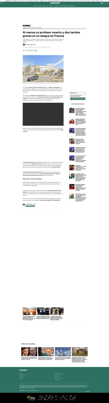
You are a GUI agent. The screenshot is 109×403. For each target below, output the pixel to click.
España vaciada (69, 0)
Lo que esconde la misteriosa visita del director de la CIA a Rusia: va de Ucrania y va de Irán (80, 141)
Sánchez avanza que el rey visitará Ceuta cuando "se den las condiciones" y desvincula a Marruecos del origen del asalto (80, 158)
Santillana (52, 396)
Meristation (72, 399)
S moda (61, 399)
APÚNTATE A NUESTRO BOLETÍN (78, 98)
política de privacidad (58, 378)
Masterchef (88, 0)
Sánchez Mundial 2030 (28, 0)
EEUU (30, 27)
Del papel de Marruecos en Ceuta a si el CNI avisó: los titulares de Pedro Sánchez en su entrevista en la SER (80, 150)
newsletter (22, 378)
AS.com (66, 396)
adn (70, 396)
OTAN (38, 27)
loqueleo (66, 399)
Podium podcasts (52, 399)
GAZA (35, 27)
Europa (32, 27)
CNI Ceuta (22, 0)
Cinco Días (56, 398)
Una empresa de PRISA (31, 397)
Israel (40, 27)
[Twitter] (35, 44)
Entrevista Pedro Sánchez (15, 0)
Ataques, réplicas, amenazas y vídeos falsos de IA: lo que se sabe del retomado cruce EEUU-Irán (45, 358)
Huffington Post (43, 398)
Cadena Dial (61, 398)
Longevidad (93, 0)
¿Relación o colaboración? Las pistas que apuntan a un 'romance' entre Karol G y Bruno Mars (80, 168)
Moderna (46, 399)
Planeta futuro (69, 398)
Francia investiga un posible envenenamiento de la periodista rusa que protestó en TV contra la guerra (29, 318)
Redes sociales (50, 0)
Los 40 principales (47, 396)
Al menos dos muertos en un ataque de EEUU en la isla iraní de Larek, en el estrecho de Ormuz (63, 358)
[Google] (33, 44)
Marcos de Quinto (82, 0)
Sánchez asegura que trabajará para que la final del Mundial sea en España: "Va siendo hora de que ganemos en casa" (80, 121)
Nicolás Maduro (56, 0)
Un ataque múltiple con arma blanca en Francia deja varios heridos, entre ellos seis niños (43, 317)
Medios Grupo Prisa (31, 400)
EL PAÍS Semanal (65, 398)
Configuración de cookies (59, 373)
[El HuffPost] (55, 3)
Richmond (41, 399)
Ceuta (46, 0)
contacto (21, 376)
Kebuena (73, 398)
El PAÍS (42, 396)
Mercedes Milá (62, 0)
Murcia (101, 0)
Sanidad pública (75, 0)
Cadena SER (63, 396)
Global (27, 26)
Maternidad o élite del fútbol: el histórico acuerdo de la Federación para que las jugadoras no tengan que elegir (80, 187)
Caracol (75, 396)
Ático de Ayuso (36, 0)
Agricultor (97, 0)
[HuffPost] (23, 370)
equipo (21, 373)
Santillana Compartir (58, 396)
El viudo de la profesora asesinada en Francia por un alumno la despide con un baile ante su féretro (56, 318)
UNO (49, 398)
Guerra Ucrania (25, 27)
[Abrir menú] (1, 3)
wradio (52, 398)
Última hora (102, 3)
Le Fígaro (28, 128)
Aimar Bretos (42, 0)
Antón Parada (30, 44)
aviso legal (56, 376)
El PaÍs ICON (57, 399)
